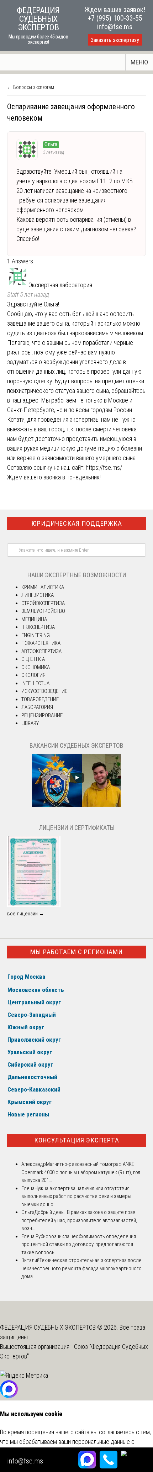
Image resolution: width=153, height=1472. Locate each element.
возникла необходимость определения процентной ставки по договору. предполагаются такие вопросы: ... (78, 1244)
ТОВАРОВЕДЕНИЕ (40, 699)
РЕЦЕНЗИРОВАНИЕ (42, 715)
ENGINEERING (35, 635)
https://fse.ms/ (104, 467)
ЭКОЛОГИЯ (33, 675)
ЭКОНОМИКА (35, 667)
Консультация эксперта (76, 1140)
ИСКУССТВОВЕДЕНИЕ (44, 691)
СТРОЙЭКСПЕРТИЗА (43, 603)
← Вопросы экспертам (30, 87)
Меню (139, 62)
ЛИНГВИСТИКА (37, 595)
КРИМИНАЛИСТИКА (42, 587)
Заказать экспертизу (115, 40)
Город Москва (26, 976)
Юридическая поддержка (76, 523)
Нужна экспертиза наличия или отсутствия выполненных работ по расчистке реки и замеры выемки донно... (76, 1196)
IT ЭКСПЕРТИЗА (38, 627)
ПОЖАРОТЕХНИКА (40, 643)
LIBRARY (30, 723)
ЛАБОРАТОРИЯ (37, 707)
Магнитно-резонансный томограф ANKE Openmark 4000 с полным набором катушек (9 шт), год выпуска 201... (81, 1172)
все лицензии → (25, 913)
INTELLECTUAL (36, 683)
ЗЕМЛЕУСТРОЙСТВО (43, 611)
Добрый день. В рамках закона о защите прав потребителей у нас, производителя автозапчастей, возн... (79, 1220)
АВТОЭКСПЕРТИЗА (41, 651)
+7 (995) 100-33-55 (115, 18)
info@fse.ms (114, 26)
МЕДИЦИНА (34, 619)
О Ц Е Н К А (33, 659)
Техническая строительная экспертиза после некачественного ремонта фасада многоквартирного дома (81, 1268)
